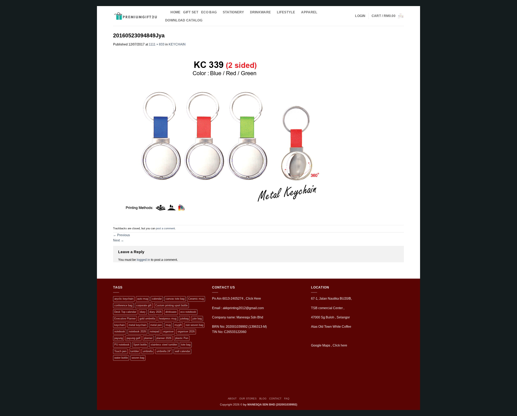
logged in (143, 259)
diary (143, 311)
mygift (178, 324)
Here (257, 298)
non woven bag (194, 324)
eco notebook (188, 311)
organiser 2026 (186, 331)
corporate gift (143, 305)
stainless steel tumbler (164, 344)
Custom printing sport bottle (171, 305)
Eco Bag (209, 12)
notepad (154, 331)
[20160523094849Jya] (225, 135)
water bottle (121, 357)
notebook (119, 331)
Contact (275, 398)
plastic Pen (181, 338)
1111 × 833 (156, 44)
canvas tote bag (175, 298)
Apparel (309, 12)
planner (148, 338)
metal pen (156, 324)
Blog (262, 398)
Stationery (233, 12)
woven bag (138, 357)
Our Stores (247, 398)
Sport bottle (140, 344)
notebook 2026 (137, 331)
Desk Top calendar (125, 311)
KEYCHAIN (177, 44)
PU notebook (121, 344)
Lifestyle (286, 12)
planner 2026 (163, 338)
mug (168, 324)
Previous (121, 235)
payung (118, 338)
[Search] (166, 12)
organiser (168, 331)
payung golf (133, 338)
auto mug (142, 298)
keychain (119, 324)
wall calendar (182, 351)
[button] (360, 16)
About (232, 398)
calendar (157, 298)
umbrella (148, 351)
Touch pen (120, 351)
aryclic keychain (123, 298)
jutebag (184, 318)
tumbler (134, 351)
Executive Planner (125, 318)
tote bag (185, 344)
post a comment (165, 228)
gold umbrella (147, 318)
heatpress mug (167, 318)
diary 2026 (155, 311)
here (344, 345)
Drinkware (260, 12)
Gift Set (190, 12)
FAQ (286, 398)
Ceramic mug (196, 298)
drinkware (171, 311)
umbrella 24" (164, 351)
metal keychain (137, 324)
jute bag (197, 318)
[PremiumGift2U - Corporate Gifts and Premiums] (135, 16)
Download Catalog (183, 20)
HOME (175, 12)
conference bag (123, 305)
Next (118, 240)
